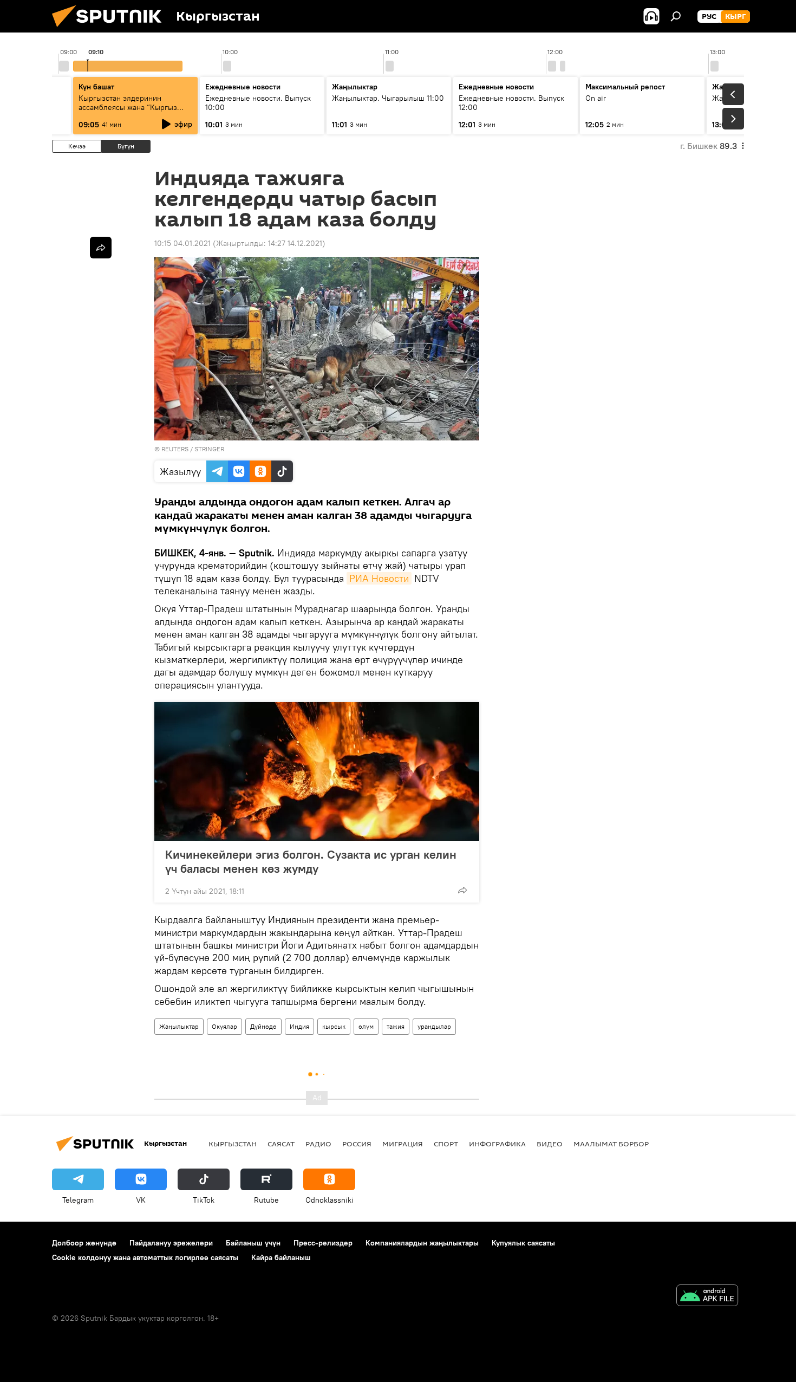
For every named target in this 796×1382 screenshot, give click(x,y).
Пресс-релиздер (323, 1243)
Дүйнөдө (263, 1026)
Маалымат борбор (611, 1144)
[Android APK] (707, 1296)
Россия (356, 1144)
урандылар (434, 1026)
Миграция (402, 1144)
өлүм (366, 1026)
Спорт (446, 1144)
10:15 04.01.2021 (182, 243)
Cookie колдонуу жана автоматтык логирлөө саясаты (145, 1257)
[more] (462, 890)
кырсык (333, 1026)
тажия (395, 1026)
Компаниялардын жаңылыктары (422, 1243)
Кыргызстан (232, 1144)
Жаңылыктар (179, 1026)
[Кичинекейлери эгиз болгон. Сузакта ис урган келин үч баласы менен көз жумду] (316, 771)
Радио (318, 1144)
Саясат (281, 1144)
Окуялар (224, 1026)
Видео (550, 1144)
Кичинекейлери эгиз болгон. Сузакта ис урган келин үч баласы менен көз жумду (310, 861)
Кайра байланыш (281, 1257)
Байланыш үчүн (253, 1243)
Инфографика (497, 1144)
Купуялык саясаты (523, 1243)
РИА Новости (379, 578)
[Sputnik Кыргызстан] (111, 30)
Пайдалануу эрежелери (171, 1243)
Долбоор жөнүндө (84, 1243)
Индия (299, 1026)
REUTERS (174, 449)
